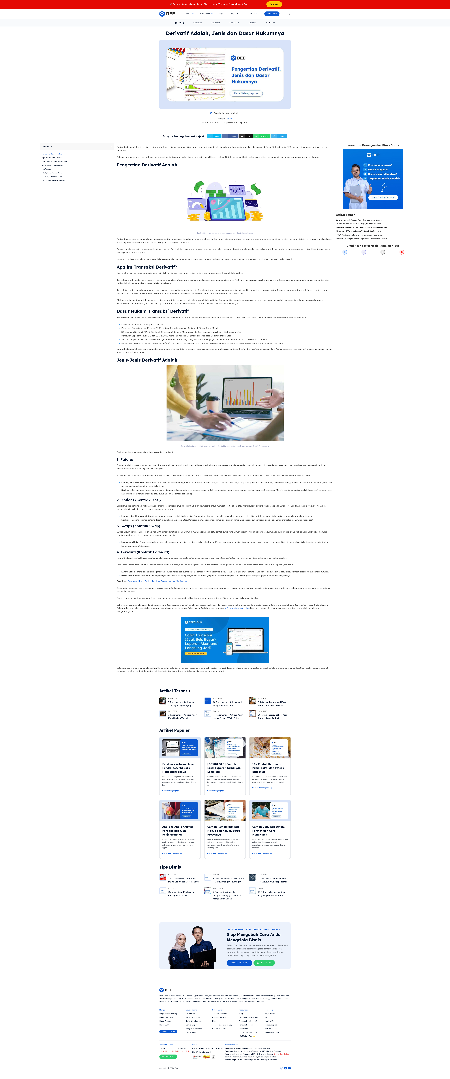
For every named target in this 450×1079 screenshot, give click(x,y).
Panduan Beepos (246, 1025)
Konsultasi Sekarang (240, 963)
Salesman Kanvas (193, 1017)
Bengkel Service (219, 1017)
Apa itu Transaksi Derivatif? (52, 158)
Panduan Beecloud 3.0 (248, 1021)
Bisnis (229, 118)
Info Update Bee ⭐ (247, 1036)
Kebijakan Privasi (272, 1032)
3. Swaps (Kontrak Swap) (52, 177)
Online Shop (191, 1032)
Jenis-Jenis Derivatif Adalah (52, 165)
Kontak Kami (270, 1021)
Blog (241, 1013)
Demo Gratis (272, 14)
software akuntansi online (237, 608)
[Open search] (289, 14)
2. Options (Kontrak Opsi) (52, 173)
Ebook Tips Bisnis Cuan (248, 1032)
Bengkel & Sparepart (194, 1028)
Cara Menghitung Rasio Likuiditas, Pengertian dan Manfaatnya (157, 581)
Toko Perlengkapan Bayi (222, 1025)
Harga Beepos (165, 1021)
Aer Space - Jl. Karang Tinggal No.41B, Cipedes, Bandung (253, 1051)
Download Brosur (168, 1032)
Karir (267, 1017)
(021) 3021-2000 (199, 1048)
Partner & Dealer (272, 1028)
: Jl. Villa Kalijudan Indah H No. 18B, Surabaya (247, 1048)
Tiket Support (271, 1025)
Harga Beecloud (166, 1017)
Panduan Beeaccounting (248, 1017)
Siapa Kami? (270, 1013)
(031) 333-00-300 (216, 1048)
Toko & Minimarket (194, 1021)
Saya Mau (274, 4)
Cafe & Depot (191, 1025)
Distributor (190, 1013)
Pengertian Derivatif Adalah (52, 154)
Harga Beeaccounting (168, 1013)
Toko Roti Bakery (219, 1013)
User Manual (244, 1028)
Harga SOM (164, 1025)
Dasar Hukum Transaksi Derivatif (54, 161)
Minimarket (216, 1021)
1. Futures (47, 169)
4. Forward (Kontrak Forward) (54, 180)
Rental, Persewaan (220, 1028)
